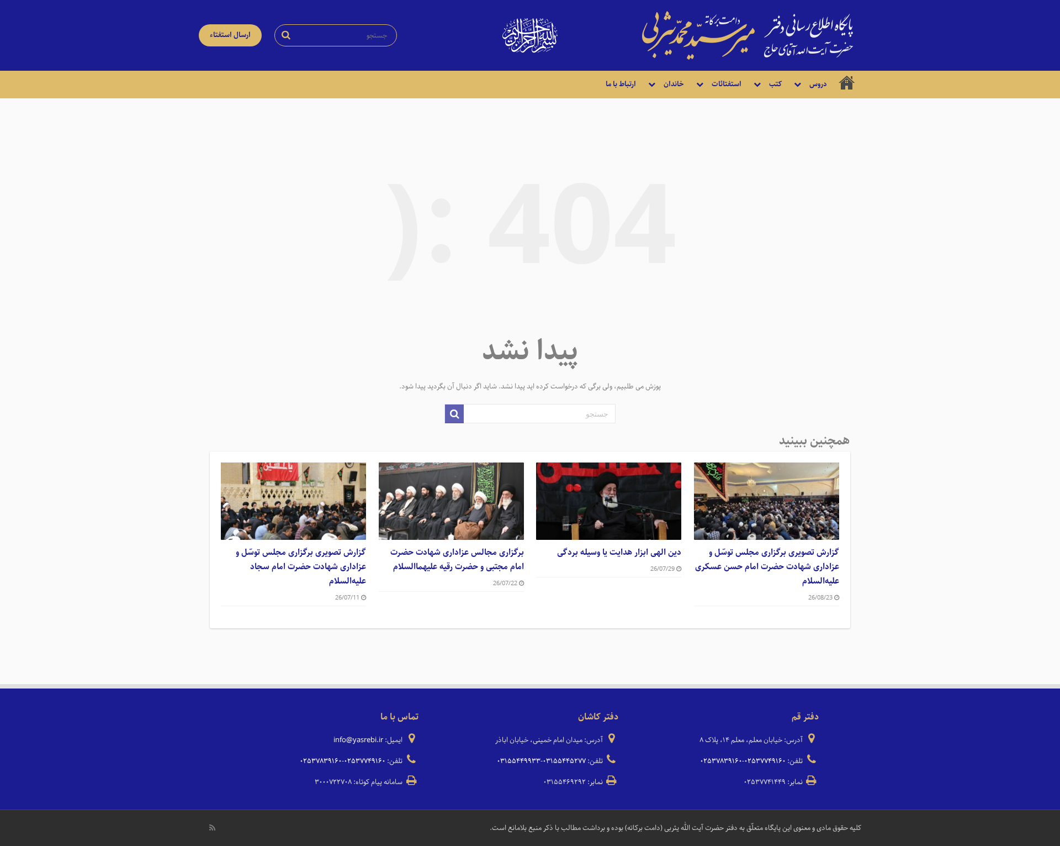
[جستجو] (454, 413)
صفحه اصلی (847, 84)
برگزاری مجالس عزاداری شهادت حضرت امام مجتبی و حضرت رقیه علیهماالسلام (457, 559)
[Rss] (212, 827)
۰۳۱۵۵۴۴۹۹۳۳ (518, 761)
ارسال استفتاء (230, 35)
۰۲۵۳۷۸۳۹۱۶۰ (721, 761)
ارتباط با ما (621, 84)
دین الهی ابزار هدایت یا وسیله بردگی (619, 552)
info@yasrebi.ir (358, 740)
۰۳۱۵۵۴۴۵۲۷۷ (564, 761)
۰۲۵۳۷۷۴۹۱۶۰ (765, 761)
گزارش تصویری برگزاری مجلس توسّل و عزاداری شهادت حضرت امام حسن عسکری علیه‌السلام (767, 566)
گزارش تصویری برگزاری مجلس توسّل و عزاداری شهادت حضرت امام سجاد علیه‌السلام (301, 566)
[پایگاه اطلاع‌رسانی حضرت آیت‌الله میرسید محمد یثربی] (747, 34)
